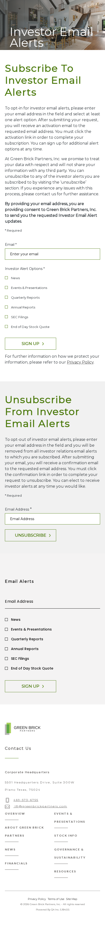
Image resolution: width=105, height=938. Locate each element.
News (15, 278)
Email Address (17, 509)
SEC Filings (19, 317)
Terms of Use (56, 899)
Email (9, 244)
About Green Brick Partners (24, 831)
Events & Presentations (29, 288)
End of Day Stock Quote (30, 327)
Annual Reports (23, 307)
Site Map (71, 899)
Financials (16, 863)
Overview (15, 813)
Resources (65, 871)
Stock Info (65, 835)
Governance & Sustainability (70, 853)
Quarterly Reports (25, 297)
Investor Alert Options (23, 269)
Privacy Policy (80, 362)
